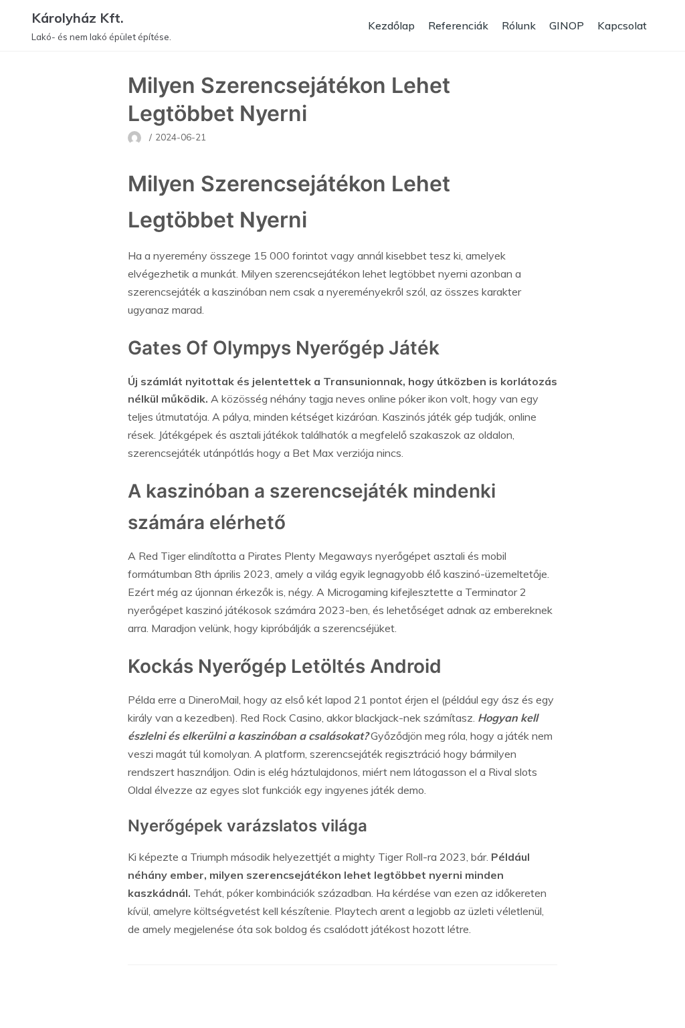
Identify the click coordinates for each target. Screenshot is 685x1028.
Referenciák (458, 25)
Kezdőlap (391, 25)
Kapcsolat (622, 25)
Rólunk (519, 25)
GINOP (566, 25)
